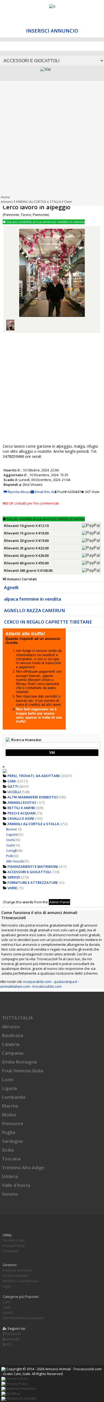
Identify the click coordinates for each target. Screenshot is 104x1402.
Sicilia (8, 1150)
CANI (11, 781)
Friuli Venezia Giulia (22, 1071)
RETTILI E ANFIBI (21, 807)
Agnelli (11, 587)
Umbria (10, 1176)
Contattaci (11, 1251)
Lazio (8, 1079)
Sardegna (12, 1141)
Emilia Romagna (19, 1062)
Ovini (68, 201)
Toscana (11, 1159)
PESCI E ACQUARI (21, 813)
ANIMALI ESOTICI (21, 802)
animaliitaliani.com (15, 986)
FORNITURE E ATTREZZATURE (32, 882)
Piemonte (12, 1123)
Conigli (11, 850)
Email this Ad (44, 491)
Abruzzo (11, 1026)
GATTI (12, 786)
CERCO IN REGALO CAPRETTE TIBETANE (48, 622)
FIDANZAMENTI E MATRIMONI (32, 866)
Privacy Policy (14, 1245)
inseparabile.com (37, 981)
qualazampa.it (65, 981)
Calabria (10, 1044)
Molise (9, 1115)
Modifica (13, 1393)
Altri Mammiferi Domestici (23, 1318)
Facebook (13, 1333)
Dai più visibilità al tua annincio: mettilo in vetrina (45, 221)
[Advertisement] (52, 139)
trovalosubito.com (47, 986)
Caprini (12, 834)
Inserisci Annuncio (52, 30)
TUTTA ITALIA (17, 1018)
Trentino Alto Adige (23, 1167)
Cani (6, 1301)
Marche (10, 1106)
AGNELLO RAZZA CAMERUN (34, 610)
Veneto (10, 1194)
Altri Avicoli (14, 861)
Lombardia (13, 1097)
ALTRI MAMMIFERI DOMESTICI (32, 797)
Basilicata (12, 1035)
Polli (9, 855)
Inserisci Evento (15, 1275)
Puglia (8, 1132)
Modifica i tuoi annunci (21, 1280)
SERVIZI (13, 877)
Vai (52, 753)
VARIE (12, 887)
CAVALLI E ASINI (20, 818)
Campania (12, 1053)
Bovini (11, 829)
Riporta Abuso (19, 491)
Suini (10, 845)
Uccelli (8, 1312)
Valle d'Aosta (16, 1185)
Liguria (9, 1088)
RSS (9, 1344)
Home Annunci (7, 199)
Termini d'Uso (14, 1240)
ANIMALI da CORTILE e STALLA (38, 201)
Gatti (6, 1307)
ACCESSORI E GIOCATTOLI (29, 871)
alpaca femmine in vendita (32, 599)
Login (7, 1286)
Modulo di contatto (21, 1398)
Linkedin (13, 1339)
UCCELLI (14, 791)
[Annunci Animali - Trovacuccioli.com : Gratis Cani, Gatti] (52, 6)
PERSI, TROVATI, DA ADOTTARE (33, 775)
